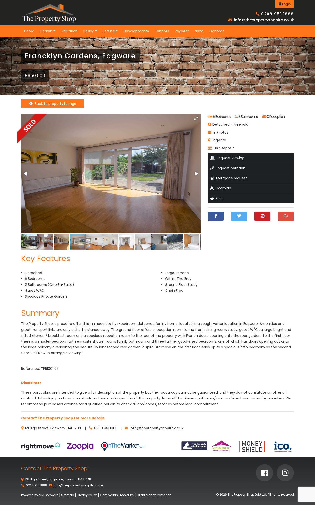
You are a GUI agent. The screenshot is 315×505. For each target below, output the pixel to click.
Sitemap (67, 495)
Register (182, 31)
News (199, 31)
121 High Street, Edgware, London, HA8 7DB (58, 479)
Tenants (162, 31)
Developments (136, 31)
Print (218, 198)
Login (286, 4)
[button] (196, 118)
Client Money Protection (154, 495)
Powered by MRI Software (39, 495)
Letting (109, 31)
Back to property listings (54, 103)
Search (46, 31)
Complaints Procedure (117, 495)
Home (29, 31)
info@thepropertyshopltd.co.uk (264, 20)
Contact (216, 31)
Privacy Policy (87, 495)
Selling (88, 31)
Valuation (69, 31)
